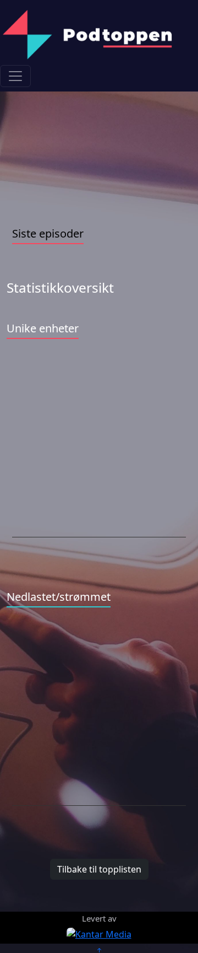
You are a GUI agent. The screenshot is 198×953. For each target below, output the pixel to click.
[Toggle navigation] (15, 76)
